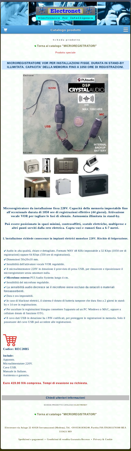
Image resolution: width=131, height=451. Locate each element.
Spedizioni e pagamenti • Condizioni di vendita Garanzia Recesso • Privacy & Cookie (65, 439)
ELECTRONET (80, 405)
